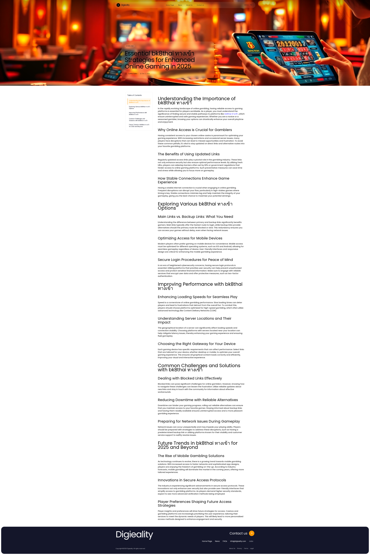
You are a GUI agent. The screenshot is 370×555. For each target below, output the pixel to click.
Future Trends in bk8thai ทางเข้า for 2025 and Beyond (139, 125)
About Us (232, 548)
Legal (252, 548)
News (217, 541)
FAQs (225, 541)
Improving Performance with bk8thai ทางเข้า (138, 113)
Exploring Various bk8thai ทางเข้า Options (139, 107)
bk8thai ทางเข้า (231, 114)
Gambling (130, 46)
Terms (246, 548)
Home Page (207, 541)
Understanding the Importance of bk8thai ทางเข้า (139, 101)
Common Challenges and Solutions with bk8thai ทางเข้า (138, 119)
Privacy (239, 548)
